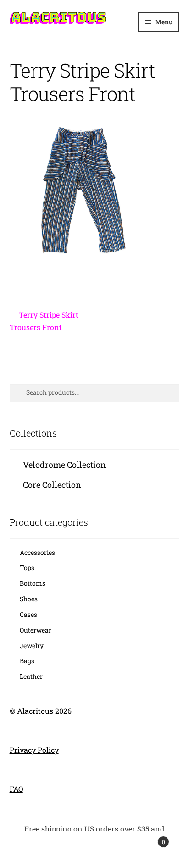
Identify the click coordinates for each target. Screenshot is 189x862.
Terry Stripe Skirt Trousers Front (44, 320)
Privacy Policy (34, 750)
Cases (28, 614)
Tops (27, 567)
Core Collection (52, 484)
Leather (31, 676)
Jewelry (32, 645)
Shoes (29, 598)
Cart (145, 838)
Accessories (37, 552)
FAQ (16, 789)
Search (94, 846)
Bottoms (32, 583)
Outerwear (35, 630)
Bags (27, 660)
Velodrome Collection (64, 464)
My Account (31, 846)
